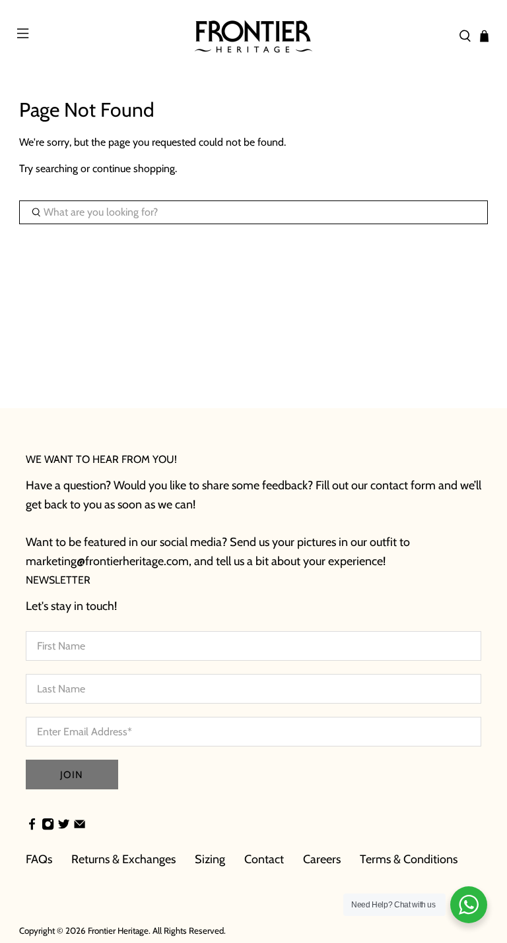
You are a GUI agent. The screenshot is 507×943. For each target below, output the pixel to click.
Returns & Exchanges (123, 859)
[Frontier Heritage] (253, 36)
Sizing (210, 859)
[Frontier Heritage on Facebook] (32, 826)
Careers (322, 859)
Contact (264, 859)
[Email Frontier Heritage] (79, 826)
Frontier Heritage (118, 930)
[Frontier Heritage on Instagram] (48, 826)
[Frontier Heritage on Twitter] (63, 826)
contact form (403, 485)
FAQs (39, 859)
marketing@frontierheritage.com (107, 561)
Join (71, 775)
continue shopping (133, 168)
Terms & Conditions (408, 859)
